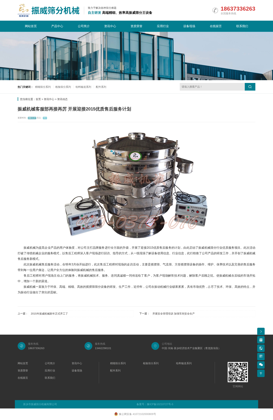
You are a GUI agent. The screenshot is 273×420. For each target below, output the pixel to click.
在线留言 (216, 26)
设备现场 (189, 26)
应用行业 (163, 26)
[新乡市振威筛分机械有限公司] (48, 10)
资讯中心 (110, 26)
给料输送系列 (83, 86)
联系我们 (242, 26)
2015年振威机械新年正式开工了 (49, 313)
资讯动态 (62, 99)
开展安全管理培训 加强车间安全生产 (173, 313)
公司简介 (84, 26)
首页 (38, 99)
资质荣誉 (136, 26)
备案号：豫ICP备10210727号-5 (154, 404)
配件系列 (101, 86)
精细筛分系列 (43, 86)
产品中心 (57, 26)
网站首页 (31, 26)
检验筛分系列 (63, 86)
